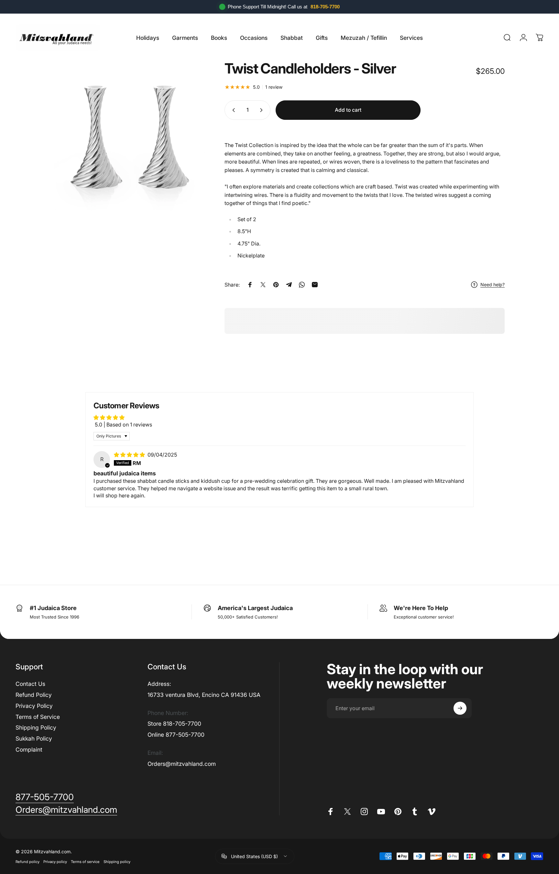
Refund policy (27, 861)
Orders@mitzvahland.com (182, 763)
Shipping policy (117, 861)
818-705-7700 (325, 6)
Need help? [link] (492, 284)
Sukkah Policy (34, 738)
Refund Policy (34, 694)
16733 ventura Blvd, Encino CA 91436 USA (204, 694)
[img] (130, 454)
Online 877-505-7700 (176, 734)
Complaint (29, 749)
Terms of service (85, 861)
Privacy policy (55, 861)
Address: (159, 683)
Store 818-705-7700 (174, 723)
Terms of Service (38, 716)
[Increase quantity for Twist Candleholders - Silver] (262, 110)
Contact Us (30, 683)
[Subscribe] (460, 708)
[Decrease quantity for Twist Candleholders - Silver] (232, 110)
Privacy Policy (34, 705)
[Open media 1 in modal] (129, 137)
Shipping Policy (36, 727)
